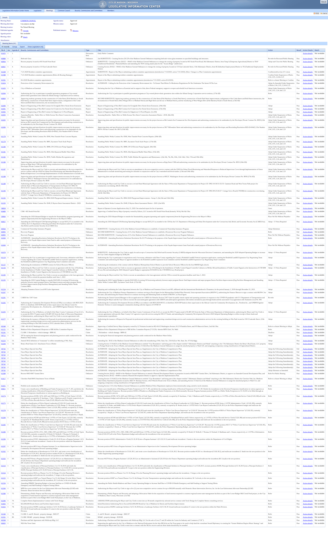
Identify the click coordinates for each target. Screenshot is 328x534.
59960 (3, 216)
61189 (3, 184)
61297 (3, 446)
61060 (3, 238)
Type (87, 50)
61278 (3, 410)
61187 (3, 169)
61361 (3, 517)
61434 (3, 83)
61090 (3, 106)
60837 (3, 222)
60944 (3, 229)
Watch (25, 37)
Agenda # (15, 50)
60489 (3, 211)
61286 (3, 432)
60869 (3, 99)
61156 (3, 268)
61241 (3, 332)
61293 (3, 312)
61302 (3, 451)
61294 (3, 344)
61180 (3, 147)
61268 (3, 72)
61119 (3, 258)
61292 (3, 303)
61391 (3, 80)
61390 (3, 501)
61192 (3, 198)
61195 (3, 280)
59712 (3, 336)
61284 (3, 418)
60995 (3, 232)
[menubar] (22, 46)
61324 (3, 473)
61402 (3, 504)
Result (299, 50)
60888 (3, 59)
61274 (3, 396)
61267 (3, 292)
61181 (3, 152)
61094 (3, 93)
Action (270, 50)
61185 (3, 275)
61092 (3, 112)
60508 (3, 520)
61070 (3, 252)
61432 (3, 507)
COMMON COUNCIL (28, 21)
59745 (3, 349)
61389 (3, 373)
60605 (3, 523)
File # (3, 50)
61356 (3, 483)
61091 (3, 109)
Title (99, 50)
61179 (3, 142)
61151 (3, 329)
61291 (3, 298)
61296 (3, 439)
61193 (3, 203)
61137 (3, 265)
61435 (3, 53)
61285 (3, 425)
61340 (3, 514)
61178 (3, 136)
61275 (3, 403)
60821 (3, 389)
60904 (3, 62)
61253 (3, 341)
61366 (3, 488)
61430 (3, 88)
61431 (3, 386)
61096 (3, 127)
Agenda (25, 31)
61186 (3, 162)
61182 (3, 157)
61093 (3, 115)
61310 (3, 466)
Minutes (75, 31)
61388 (3, 75)
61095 (3, 120)
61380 (3, 494)
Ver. (9, 50)
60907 (3, 67)
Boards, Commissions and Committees (35, 50)
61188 (3, 176)
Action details (308, 53)
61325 (3, 478)
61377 (3, 319)
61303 (3, 459)
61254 (3, 289)
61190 (3, 191)
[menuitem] (5, 46)
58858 (3, 208)
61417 (3, 379)
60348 (3, 326)
